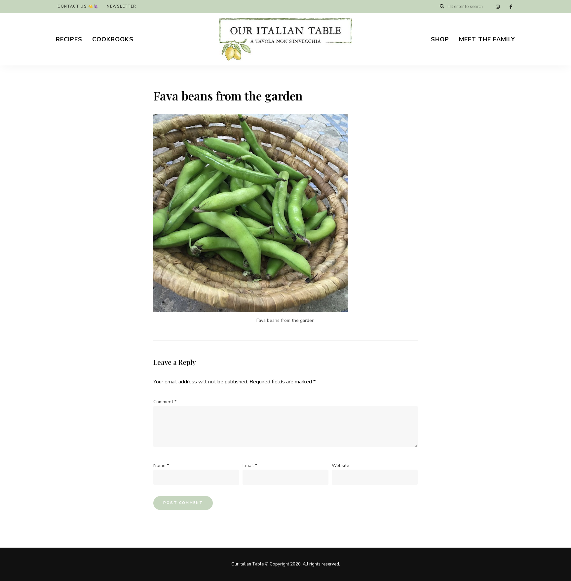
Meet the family (487, 39)
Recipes (69, 39)
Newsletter (121, 6)
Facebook (510, 6)
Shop (440, 39)
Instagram (497, 6)
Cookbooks (112, 39)
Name (161, 465)
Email (250, 465)
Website (340, 465)
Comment (164, 402)
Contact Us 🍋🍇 (77, 6)
